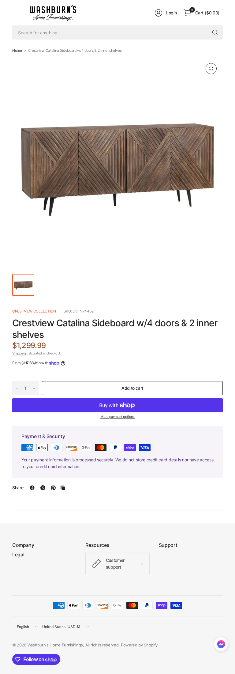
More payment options (117, 417)
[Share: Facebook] (32, 488)
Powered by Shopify (139, 644)
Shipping (19, 353)
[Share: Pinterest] (53, 488)
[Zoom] (211, 68)
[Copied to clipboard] (63, 488)
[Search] (215, 32)
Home (17, 50)
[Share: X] (43, 488)
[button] (221, 645)
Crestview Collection (34, 311)
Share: (18, 488)
